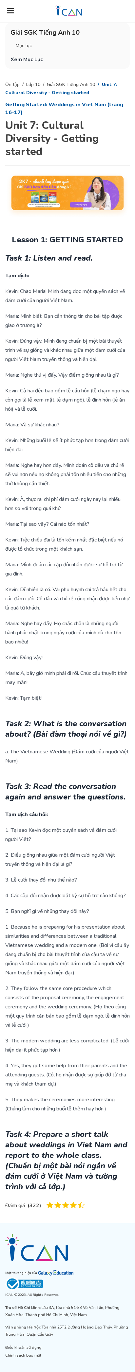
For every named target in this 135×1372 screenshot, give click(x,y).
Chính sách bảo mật (23, 1355)
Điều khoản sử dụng (23, 1347)
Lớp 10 (33, 84)
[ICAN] (67, 1247)
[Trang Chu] (68, 10)
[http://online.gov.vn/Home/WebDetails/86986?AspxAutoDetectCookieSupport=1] (67, 1284)
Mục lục (24, 46)
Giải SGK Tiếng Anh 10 (71, 84)
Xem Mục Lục (26, 59)
